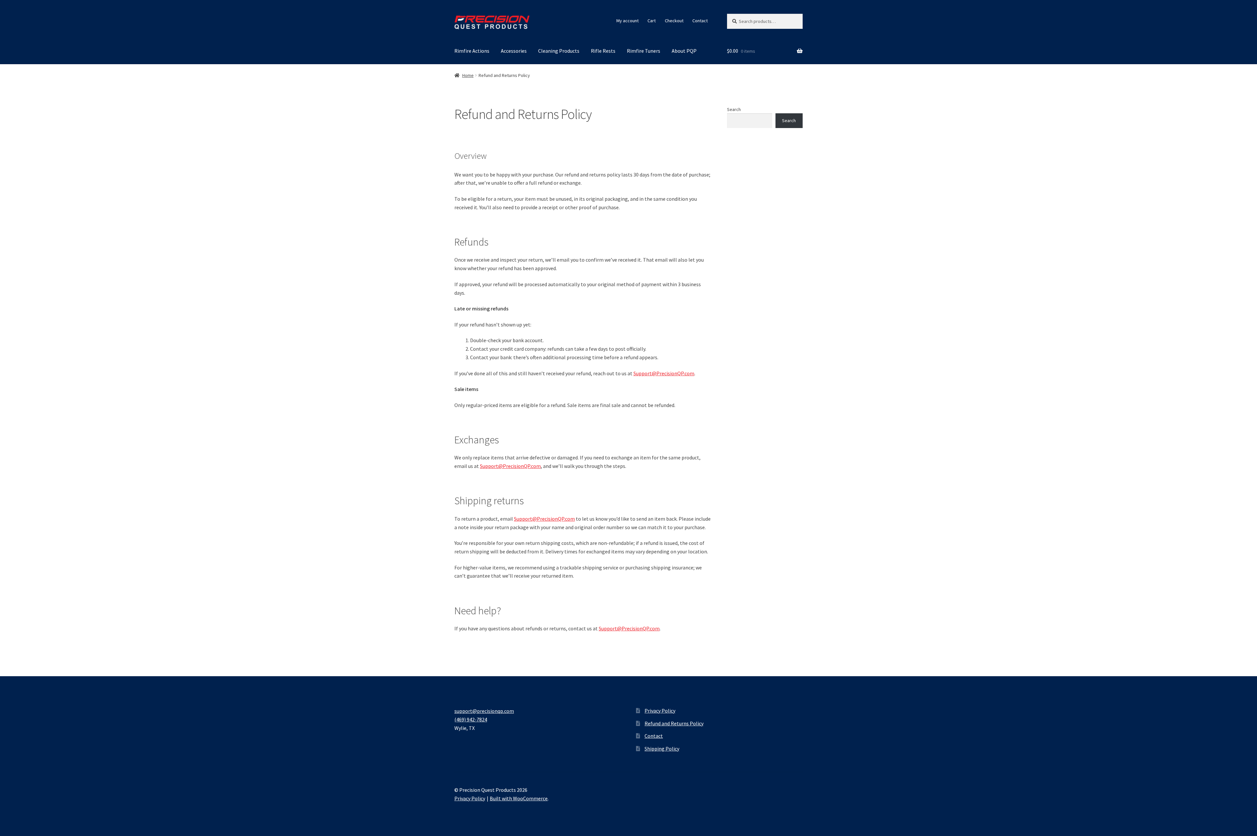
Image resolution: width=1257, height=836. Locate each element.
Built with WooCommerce (519, 798)
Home (468, 75)
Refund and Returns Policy (674, 723)
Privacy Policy (660, 710)
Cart (651, 21)
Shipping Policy (662, 748)
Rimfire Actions (471, 50)
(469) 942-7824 (470, 719)
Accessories (514, 50)
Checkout (674, 21)
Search (734, 109)
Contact (700, 21)
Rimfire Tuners (643, 50)
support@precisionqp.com (484, 711)
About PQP (684, 50)
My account (627, 21)
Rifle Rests (603, 50)
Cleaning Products (558, 50)
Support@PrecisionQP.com (663, 373)
